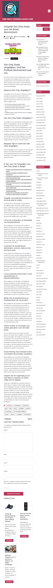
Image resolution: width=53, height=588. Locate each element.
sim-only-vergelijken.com (17, 19)
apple (39, 182)
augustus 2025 (41, 128)
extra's (15, 408)
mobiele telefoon (42, 281)
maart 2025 (41, 141)
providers (28, 408)
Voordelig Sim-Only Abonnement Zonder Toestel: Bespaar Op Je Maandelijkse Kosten (43, 50)
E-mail (5, 462)
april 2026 (40, 106)
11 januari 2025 (9, 36)
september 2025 (42, 125)
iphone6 (40, 247)
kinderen (40, 258)
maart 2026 (41, 109)
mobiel (39, 275)
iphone (39, 228)
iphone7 (40, 250)
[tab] (49, 11)
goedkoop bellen (42, 201)
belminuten (9, 405)
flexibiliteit (21, 408)
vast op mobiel (41, 329)
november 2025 (42, 120)
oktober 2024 (41, 154)
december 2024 (42, 149)
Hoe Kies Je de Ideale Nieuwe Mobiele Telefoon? (43, 73)
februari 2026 (41, 112)
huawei (40, 223)
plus (39, 297)
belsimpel (40, 193)
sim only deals (8, 411)
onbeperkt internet (42, 289)
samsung (40, 308)
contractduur (26, 405)
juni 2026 (40, 101)
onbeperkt (40, 286)
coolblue (40, 198)
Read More (8, 540)
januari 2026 (41, 114)
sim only (40, 313)
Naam (5, 454)
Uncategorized (14, 58)
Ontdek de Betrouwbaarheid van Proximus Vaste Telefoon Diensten (10, 517)
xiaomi (39, 332)
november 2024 (42, 152)
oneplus (40, 291)
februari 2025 (41, 144)
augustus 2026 (41, 95)
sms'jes (6, 414)
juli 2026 (40, 98)
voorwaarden (27, 414)
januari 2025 (41, 146)
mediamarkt (41, 273)
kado (39, 255)
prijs (39, 300)
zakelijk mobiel (41, 334)
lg (38, 267)
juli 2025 (40, 130)
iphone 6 (40, 231)
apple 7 (40, 187)
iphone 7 (40, 242)
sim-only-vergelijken (21, 36)
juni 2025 (40, 133)
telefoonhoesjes (42, 324)
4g (38, 171)
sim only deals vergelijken (20, 411)
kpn (39, 265)
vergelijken (19, 414)
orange (40, 294)
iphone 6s (40, 236)
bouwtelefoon (41, 195)
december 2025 (42, 117)
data (6, 408)
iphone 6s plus (41, 239)
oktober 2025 (41, 122)
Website (6, 471)
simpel (39, 316)
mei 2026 (40, 104)
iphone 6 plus (41, 233)
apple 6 (40, 185)
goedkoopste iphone (43, 208)
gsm (39, 220)
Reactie (6, 430)
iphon (39, 225)
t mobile (40, 318)
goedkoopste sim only (43, 210)
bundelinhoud (17, 405)
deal (10, 408)
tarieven (13, 414)
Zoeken (39, 25)
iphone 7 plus (41, 244)
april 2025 (40, 138)
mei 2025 (40, 136)
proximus (40, 302)
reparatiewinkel (42, 305)
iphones (40, 252)
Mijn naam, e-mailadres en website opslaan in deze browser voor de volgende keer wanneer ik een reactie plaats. (17, 482)
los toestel (40, 270)
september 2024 (42, 157)
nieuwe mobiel (41, 283)
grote (39, 217)
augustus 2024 (41, 160)
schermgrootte (41, 310)
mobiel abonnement (43, 278)
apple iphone (41, 190)
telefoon (40, 321)
